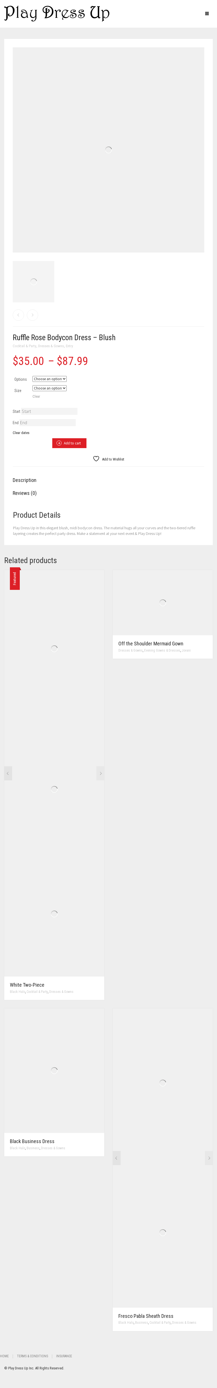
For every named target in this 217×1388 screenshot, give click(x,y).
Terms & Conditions (32, 1356)
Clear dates (21, 433)
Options (20, 379)
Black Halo (17, 992)
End (16, 422)
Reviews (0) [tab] (25, 493)
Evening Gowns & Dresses (162, 650)
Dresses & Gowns (51, 346)
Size (17, 390)
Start (16, 411)
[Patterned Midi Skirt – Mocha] (32, 315)
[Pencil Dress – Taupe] (18, 315)
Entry (69, 346)
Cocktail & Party (24, 346)
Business (33, 1148)
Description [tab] (24, 480)
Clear (36, 396)
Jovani (186, 650)
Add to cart (72, 443)
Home (4, 1356)
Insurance (64, 1356)
